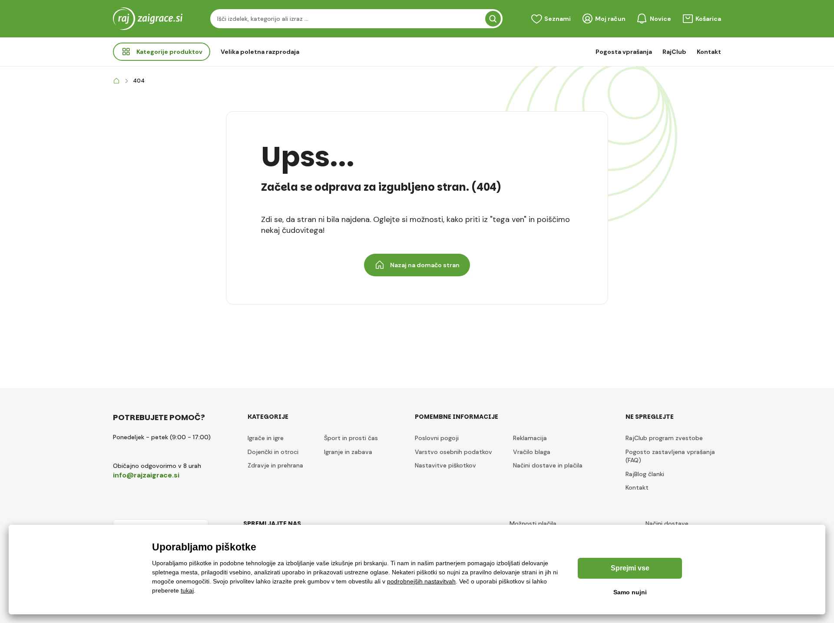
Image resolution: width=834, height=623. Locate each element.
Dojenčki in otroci (273, 452)
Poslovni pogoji (437, 438)
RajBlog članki (645, 474)
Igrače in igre (266, 438)
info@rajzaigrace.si (146, 475)
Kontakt (709, 52)
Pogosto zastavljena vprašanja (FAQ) (670, 456)
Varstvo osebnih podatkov (453, 452)
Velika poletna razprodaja (260, 52)
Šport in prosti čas (351, 438)
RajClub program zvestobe (664, 438)
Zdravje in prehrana (275, 465)
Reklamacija (530, 438)
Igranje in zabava (348, 452)
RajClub (674, 52)
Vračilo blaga (531, 452)
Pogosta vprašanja (624, 52)
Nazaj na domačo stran (425, 265)
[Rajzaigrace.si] (116, 81)
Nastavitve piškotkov (445, 465)
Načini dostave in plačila (547, 465)
